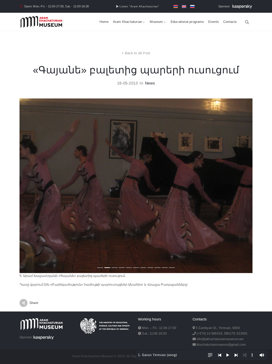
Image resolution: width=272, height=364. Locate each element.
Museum (156, 22)
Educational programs (187, 22)
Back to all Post (137, 53)
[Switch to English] (184, 6)
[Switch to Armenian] (175, 6)
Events (213, 22)
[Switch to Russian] (192, 6)
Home (104, 22)
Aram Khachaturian (127, 22)
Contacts (230, 22)
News (150, 83)
